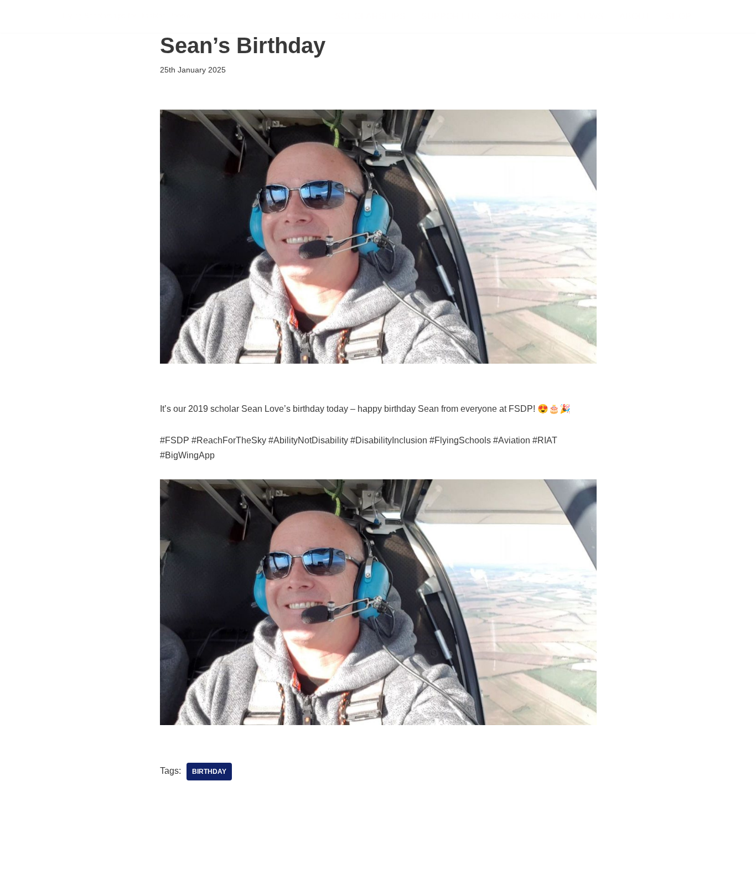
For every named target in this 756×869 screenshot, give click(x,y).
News (590, 16)
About (634, 16)
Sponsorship (528, 16)
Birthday (209, 771)
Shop (678, 16)
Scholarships (370, 16)
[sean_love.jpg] (378, 722)
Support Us (450, 16)
